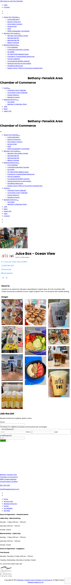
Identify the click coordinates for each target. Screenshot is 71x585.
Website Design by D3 (35, 582)
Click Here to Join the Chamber (11, 1)
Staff (9, 29)
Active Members (13, 19)
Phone (2, 422)
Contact (7, 7)
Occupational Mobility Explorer (18, 61)
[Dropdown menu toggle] (19, 17)
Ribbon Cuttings (13, 43)
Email (6, 436)
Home (6, 499)
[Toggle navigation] (0, 131)
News (6, 109)
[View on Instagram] (6, 279)
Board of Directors (14, 22)
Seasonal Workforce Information (19, 63)
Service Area (12, 26)
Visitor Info (7, 111)
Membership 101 (13, 38)
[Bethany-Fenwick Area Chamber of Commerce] (14, 78)
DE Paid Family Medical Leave (17, 54)
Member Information (11, 33)
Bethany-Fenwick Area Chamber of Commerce (35, 580)
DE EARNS (10, 52)
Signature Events (13, 97)
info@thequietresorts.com (9, 489)
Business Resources (11, 45)
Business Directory (10, 100)
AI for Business (12, 47)
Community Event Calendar (17, 93)
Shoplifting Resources (15, 66)
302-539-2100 (5, 485)
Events (6, 88)
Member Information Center (17, 36)
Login (5, 5)
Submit (3, 440)
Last (56, 432)
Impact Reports (13, 95)
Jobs (5, 106)
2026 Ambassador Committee (18, 31)
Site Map (7, 511)
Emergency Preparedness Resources (20, 56)
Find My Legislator (13, 59)
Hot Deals (10, 102)
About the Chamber (11, 17)
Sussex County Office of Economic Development (25, 68)
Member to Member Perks (17, 104)
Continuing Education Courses (18, 50)
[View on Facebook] (3, 279)
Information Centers (14, 24)
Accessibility (8, 508)
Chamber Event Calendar (16, 90)
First (27, 432)
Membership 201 (13, 40)
